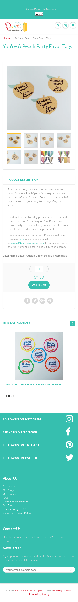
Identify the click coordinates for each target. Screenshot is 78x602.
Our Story (8, 490)
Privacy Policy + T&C (14, 509)
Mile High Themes (62, 590)
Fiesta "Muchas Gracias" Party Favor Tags (33, 384)
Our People (9, 494)
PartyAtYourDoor (23, 590)
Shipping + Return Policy (17, 513)
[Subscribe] (70, 570)
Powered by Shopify (39, 594)
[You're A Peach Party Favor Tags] (39, 97)
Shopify (38, 590)
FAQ (5, 497)
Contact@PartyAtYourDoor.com (41, 9)
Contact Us (9, 486)
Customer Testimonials (15, 501)
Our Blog (8, 505)
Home (6, 38)
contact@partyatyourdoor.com (27, 243)
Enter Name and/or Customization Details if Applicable (35, 255)
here (21, 239)
